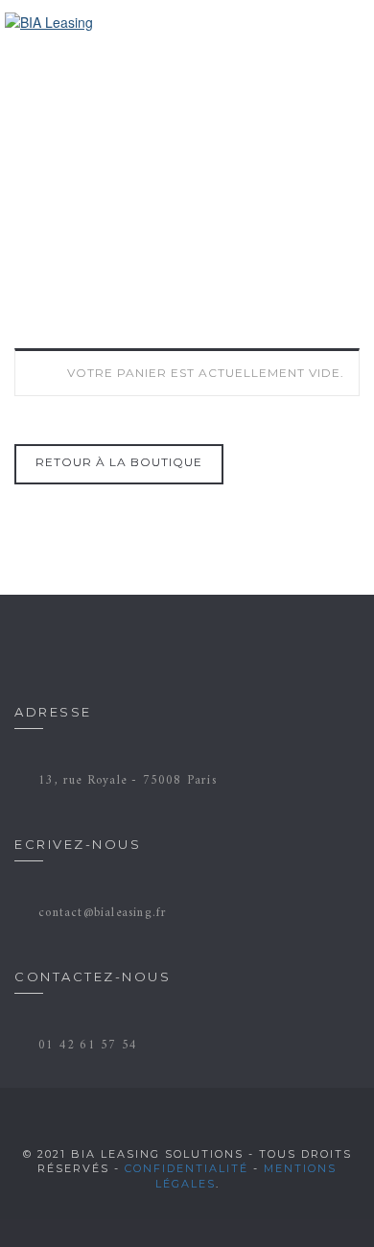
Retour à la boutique (118, 462)
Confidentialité (186, 1168)
